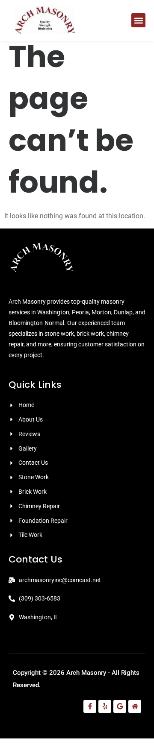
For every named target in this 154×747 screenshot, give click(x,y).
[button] (138, 20)
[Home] (134, 706)
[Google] (119, 706)
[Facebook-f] (89, 706)
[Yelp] (104, 706)
